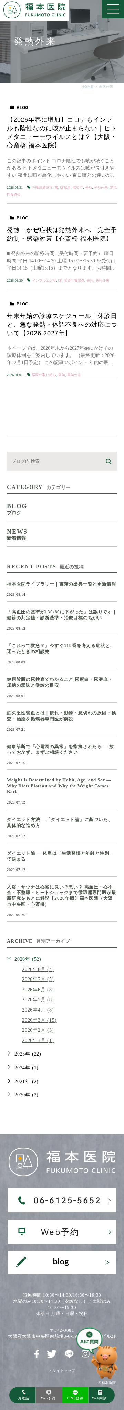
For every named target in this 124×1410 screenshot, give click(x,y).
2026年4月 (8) (38, 1010)
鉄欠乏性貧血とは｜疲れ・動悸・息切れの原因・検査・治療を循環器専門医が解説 (61, 715)
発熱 (88, 187)
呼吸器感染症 (42, 187)
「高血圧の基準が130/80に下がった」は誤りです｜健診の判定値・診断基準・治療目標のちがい (62, 614)
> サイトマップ (62, 1371)
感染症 (78, 187)
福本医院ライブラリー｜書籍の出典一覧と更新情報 (61, 584)
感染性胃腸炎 (74, 280)
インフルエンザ (44, 280)
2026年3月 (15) (39, 1020)
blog (22, 107)
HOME (87, 86)
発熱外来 (101, 187)
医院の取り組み (44, 375)
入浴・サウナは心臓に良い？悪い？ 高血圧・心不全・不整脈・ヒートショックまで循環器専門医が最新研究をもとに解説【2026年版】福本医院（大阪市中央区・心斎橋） (61, 895)
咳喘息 (65, 187)
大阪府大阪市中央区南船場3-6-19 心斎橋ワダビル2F (62, 1336)
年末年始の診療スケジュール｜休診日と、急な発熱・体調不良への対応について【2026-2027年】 (62, 325)
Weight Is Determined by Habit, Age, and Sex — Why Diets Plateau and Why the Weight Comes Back (59, 785)
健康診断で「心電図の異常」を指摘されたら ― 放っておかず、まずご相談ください (60, 749)
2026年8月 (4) (38, 969)
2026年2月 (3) (38, 1030)
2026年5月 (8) (38, 999)
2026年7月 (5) (38, 979)
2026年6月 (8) (38, 989)
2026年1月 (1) (38, 1040)
